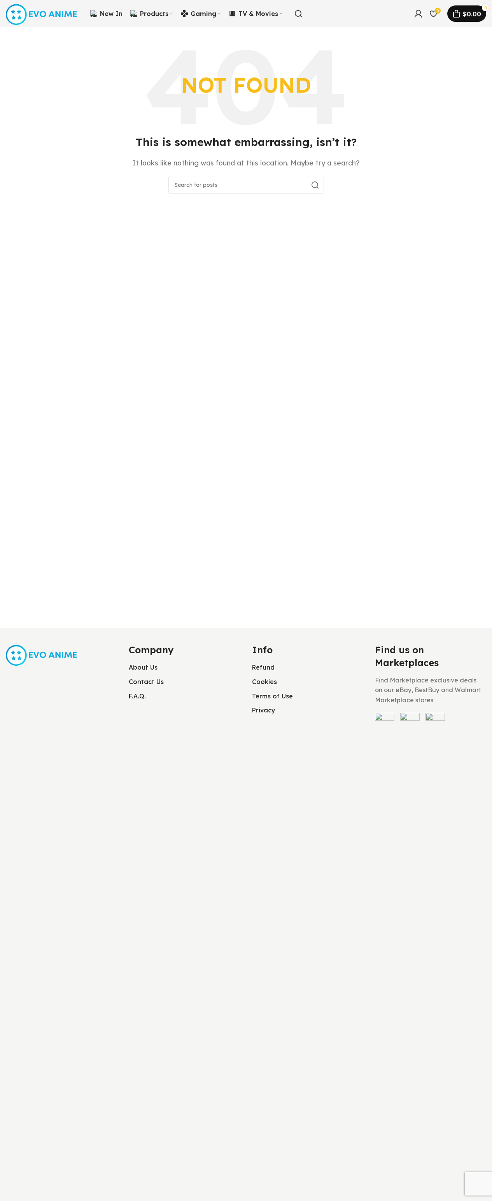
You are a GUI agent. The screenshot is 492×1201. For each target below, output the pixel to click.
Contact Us (146, 682)
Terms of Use (272, 696)
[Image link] (42, 654)
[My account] (418, 13)
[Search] (298, 13)
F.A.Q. (137, 696)
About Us (143, 667)
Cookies (264, 682)
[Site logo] (42, 13)
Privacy (263, 710)
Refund (263, 667)
